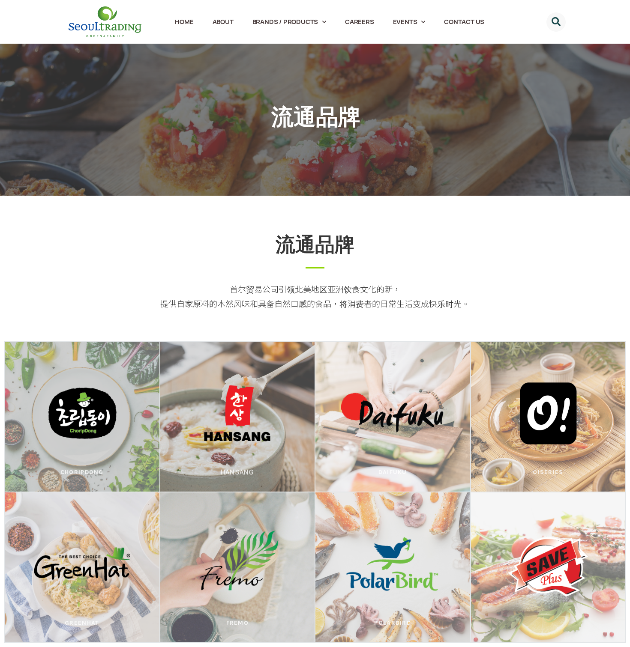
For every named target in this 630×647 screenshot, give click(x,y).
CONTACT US (464, 21)
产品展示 (82, 441)
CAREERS (359, 21)
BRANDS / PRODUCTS (285, 21)
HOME (184, 21)
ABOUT (223, 21)
